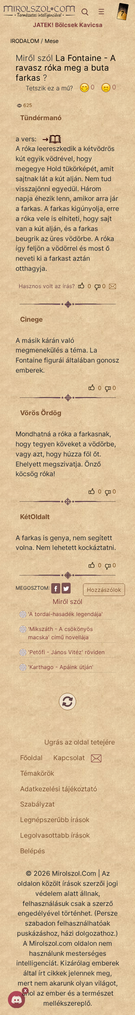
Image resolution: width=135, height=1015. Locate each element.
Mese (51, 40)
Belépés (32, 851)
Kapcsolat (69, 758)
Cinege (31, 319)
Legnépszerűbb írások (54, 820)
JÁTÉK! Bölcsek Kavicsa (67, 24)
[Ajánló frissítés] (67, 701)
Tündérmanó (41, 118)
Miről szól (67, 601)
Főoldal (31, 758)
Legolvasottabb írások (55, 835)
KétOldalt (35, 517)
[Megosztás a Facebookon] (55, 588)
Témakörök (37, 773)
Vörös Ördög (40, 413)
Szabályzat (37, 804)
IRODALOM (24, 40)
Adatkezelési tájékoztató (58, 789)
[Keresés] (84, 11)
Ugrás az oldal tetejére (79, 742)
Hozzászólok (104, 589)
